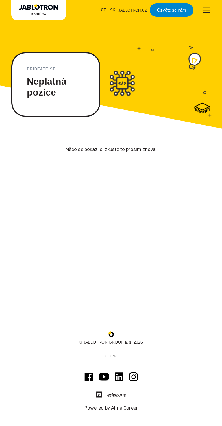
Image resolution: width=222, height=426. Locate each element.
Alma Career (124, 408)
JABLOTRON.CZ (132, 10)
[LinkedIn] (119, 376)
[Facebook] (88, 376)
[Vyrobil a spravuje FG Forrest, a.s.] (99, 394)
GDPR (111, 356)
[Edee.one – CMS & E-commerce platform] (116, 394)
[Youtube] (104, 376)
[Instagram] (133, 376)
